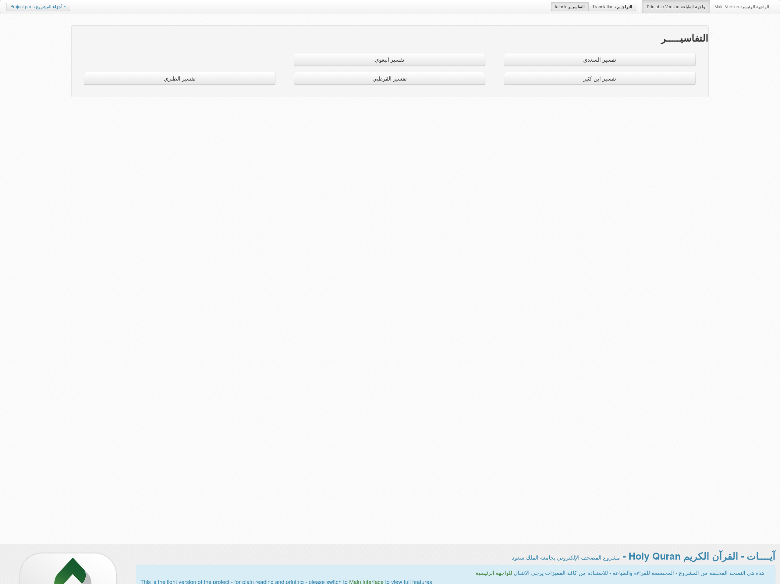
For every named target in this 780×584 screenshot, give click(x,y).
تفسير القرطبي (389, 78)
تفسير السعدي (599, 59)
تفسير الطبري (180, 78)
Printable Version (676, 6)
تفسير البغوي (389, 59)
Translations (612, 6)
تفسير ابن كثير (599, 78)
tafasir (570, 6)
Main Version (741, 6)
